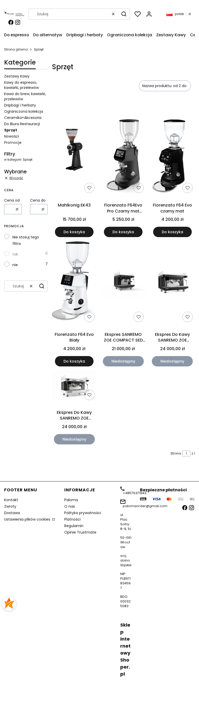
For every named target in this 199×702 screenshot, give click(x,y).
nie (15, 264)
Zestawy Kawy (17, 76)
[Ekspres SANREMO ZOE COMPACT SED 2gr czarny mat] (123, 283)
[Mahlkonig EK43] (74, 150)
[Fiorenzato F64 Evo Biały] (74, 282)
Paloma (71, 499)
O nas (69, 506)
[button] (124, 14)
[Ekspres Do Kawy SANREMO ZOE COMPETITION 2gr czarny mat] (172, 282)
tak (15, 254)
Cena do (38, 200)
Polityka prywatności (82, 512)
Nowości (11, 136)
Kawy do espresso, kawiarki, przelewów (21, 85)
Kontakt (11, 499)
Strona (175, 453)
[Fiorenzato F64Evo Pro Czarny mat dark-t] (123, 151)
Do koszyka (74, 232)
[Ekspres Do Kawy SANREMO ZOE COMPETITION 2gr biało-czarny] (74, 386)
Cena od (12, 200)
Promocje (13, 142)
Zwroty (10, 506)
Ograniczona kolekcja (23, 111)
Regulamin (73, 525)
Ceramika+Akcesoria (22, 117)
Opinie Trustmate (80, 532)
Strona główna (16, 49)
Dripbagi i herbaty (20, 105)
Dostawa (12, 512)
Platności (72, 519)
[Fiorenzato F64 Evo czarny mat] (172, 151)
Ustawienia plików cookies (27, 519)
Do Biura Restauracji (22, 123)
